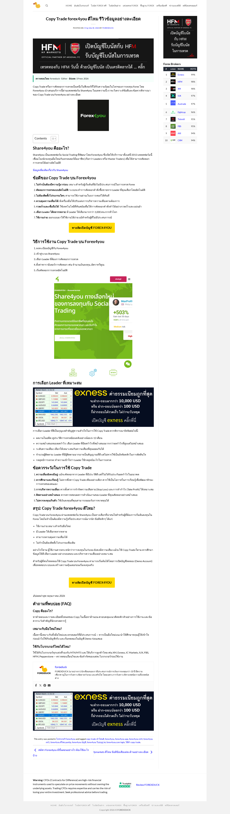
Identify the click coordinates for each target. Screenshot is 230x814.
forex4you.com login (116, 742)
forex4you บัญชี (79, 742)
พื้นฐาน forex (147, 5)
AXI (179, 133)
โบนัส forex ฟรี (98, 5)
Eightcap (182, 112)
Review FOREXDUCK (148, 784)
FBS (179, 126)
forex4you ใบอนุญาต (96, 742)
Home (69, 5)
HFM (180, 82)
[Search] (47, 6)
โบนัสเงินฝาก (115, 5)
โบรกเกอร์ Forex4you (65, 739)
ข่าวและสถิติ (175, 5)
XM (179, 89)
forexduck (108, 28)
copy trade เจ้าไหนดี (95, 739)
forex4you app (121, 739)
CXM (180, 140)
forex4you (109, 739)
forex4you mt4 (136, 739)
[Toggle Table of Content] (51, 138)
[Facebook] (36, 685)
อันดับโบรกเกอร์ (81, 5)
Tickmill (181, 119)
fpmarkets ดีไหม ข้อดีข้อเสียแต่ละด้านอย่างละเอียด (121, 751)
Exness (181, 75)
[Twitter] (40, 685)
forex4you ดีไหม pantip (61, 742)
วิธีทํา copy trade (133, 742)
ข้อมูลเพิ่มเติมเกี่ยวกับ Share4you (50, 169)
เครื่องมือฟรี (161, 5)
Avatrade (182, 104)
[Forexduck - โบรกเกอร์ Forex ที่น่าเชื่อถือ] (37, 6)
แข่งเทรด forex (130, 5)
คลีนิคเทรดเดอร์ (190, 5)
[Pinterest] (44, 685)
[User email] (49, 685)
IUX (179, 96)
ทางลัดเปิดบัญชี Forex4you (92, 227)
